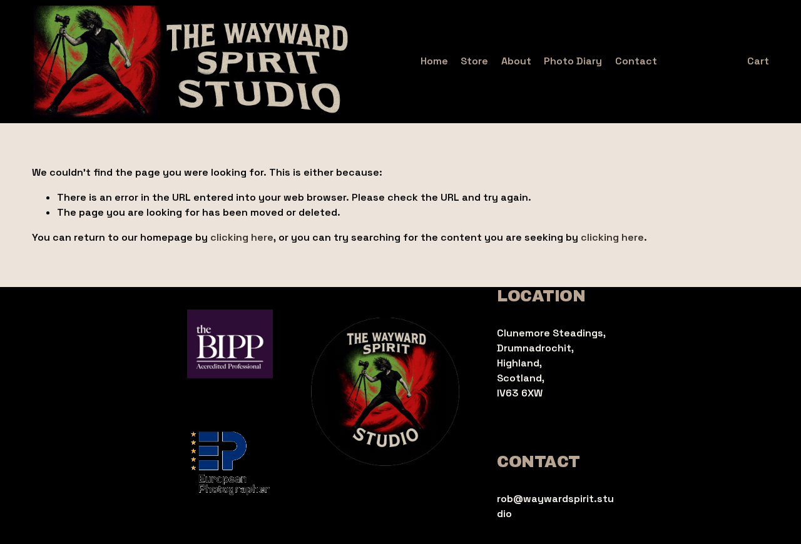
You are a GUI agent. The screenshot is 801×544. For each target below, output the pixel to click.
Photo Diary (573, 61)
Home (434, 61)
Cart (758, 61)
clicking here (241, 237)
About (516, 61)
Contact (636, 61)
